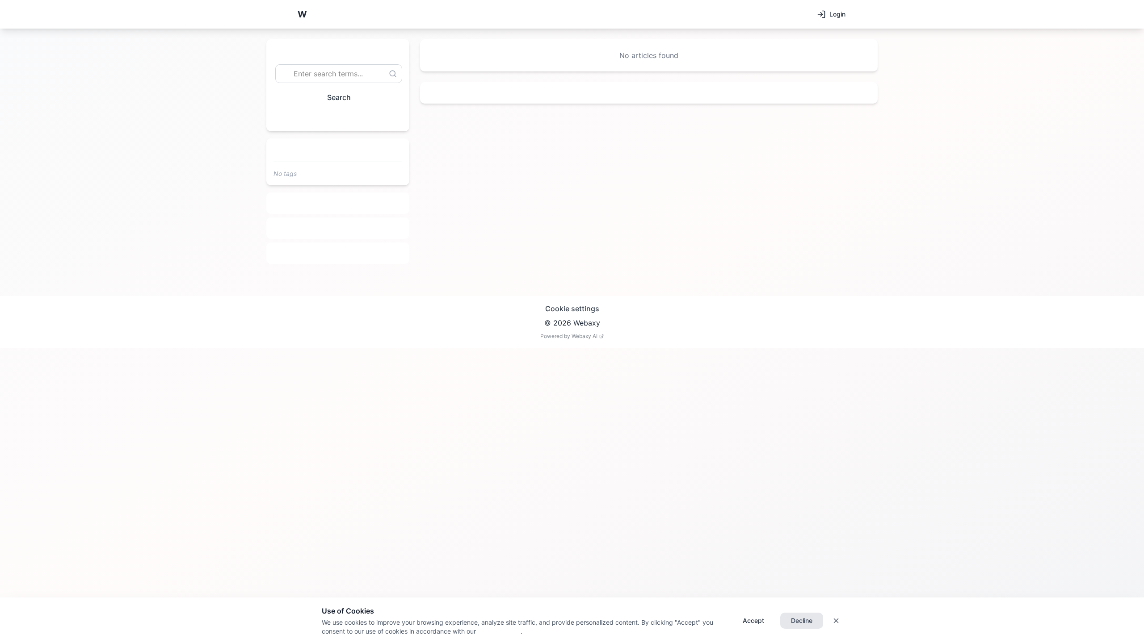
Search (339, 97)
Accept (753, 620)
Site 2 (338, 228)
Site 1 (338, 203)
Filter (334, 117)
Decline (801, 620)
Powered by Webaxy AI (568, 336)
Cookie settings (572, 308)
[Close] (836, 620)
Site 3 (338, 253)
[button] (302, 14)
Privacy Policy (498, 631)
